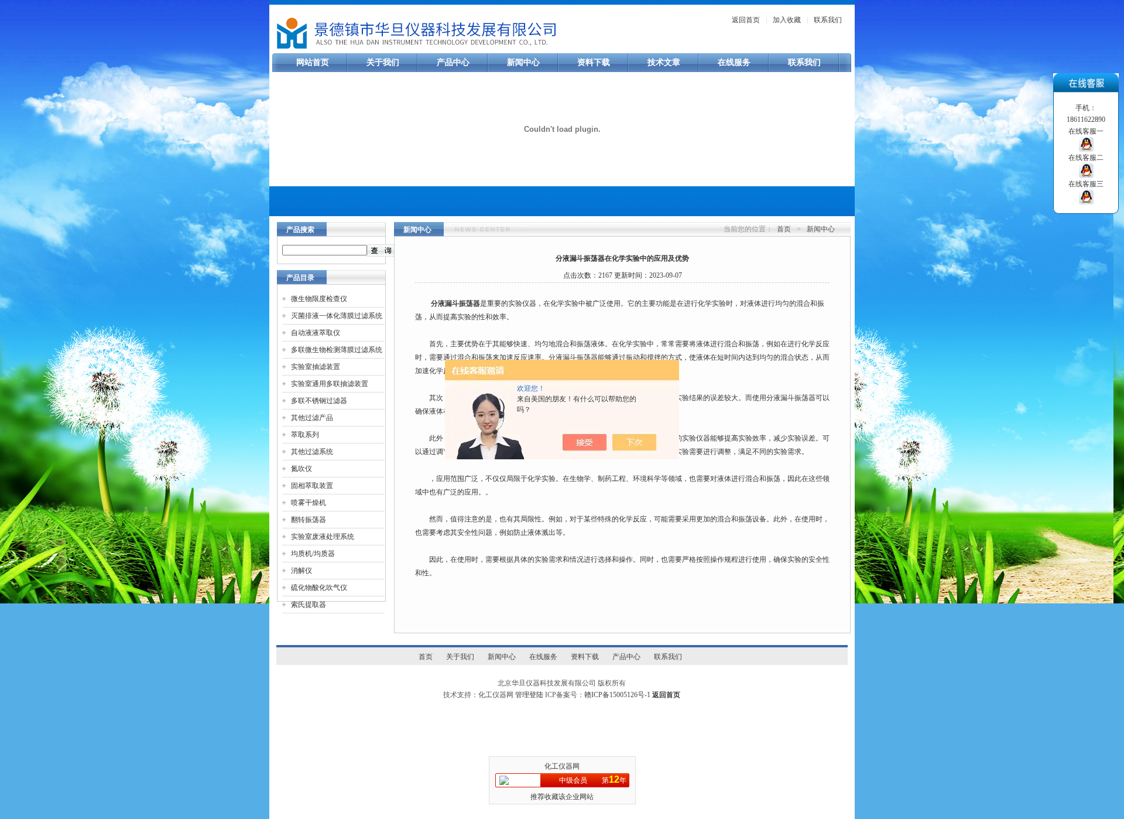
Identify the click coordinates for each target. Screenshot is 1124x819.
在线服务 (734, 62)
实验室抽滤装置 (315, 367)
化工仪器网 (562, 766)
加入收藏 (787, 20)
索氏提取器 (308, 604)
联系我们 (828, 20)
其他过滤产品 (312, 418)
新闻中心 (523, 62)
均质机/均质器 (313, 554)
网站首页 (312, 62)
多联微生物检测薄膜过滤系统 (336, 350)
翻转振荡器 (308, 520)
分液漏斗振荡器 (455, 303)
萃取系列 (305, 435)
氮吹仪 (301, 469)
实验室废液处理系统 (322, 537)
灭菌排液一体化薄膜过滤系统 (336, 316)
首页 (784, 229)
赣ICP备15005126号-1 (617, 695)
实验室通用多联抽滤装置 (329, 384)
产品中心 (453, 62)
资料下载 (593, 62)
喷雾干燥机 (308, 503)
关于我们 (382, 62)
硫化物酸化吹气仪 (319, 587)
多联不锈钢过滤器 (319, 401)
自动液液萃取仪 (315, 333)
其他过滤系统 (312, 452)
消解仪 (301, 571)
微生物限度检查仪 (319, 299)
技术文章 (663, 62)
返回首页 (746, 20)
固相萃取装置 (312, 486)
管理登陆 (529, 695)
